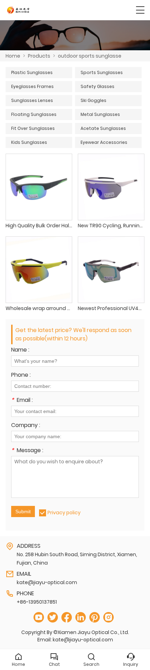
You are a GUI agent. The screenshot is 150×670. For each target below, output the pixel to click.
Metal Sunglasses (100, 114)
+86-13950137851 (37, 601)
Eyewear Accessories (104, 142)
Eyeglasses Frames (32, 86)
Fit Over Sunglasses (33, 128)
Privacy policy (64, 512)
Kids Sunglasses (29, 142)
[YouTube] (38, 617)
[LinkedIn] (80, 617)
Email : (22, 400)
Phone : (21, 375)
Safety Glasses (97, 86)
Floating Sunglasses (34, 114)
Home (13, 55)
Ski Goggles (93, 100)
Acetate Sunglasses (103, 128)
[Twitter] (52, 617)
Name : (20, 350)
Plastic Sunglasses (32, 72)
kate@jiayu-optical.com (47, 582)
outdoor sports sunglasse (89, 55)
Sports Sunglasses (102, 72)
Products (39, 55)
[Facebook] (66, 617)
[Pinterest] (94, 617)
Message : (27, 451)
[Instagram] (108, 617)
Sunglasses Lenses (32, 100)
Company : (25, 425)
